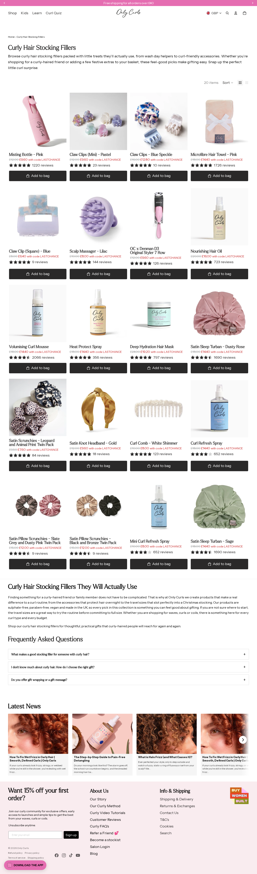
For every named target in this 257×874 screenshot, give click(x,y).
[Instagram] (63, 855)
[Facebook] (56, 855)
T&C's (164, 819)
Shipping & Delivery (176, 799)
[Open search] (227, 13)
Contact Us (169, 813)
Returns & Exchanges (177, 806)
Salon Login (100, 847)
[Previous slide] (15, 121)
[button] (227, 82)
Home (11, 36)
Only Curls (23, 848)
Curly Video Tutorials (107, 813)
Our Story (98, 799)
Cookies (166, 826)
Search (165, 833)
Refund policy (15, 852)
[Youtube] (77, 855)
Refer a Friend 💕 (104, 833)
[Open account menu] (235, 13)
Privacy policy (32, 852)
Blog (94, 853)
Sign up (71, 835)
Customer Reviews (105, 819)
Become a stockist (105, 840)
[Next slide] (60, 121)
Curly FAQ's (99, 826)
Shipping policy (36, 857)
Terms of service (16, 857)
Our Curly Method (105, 806)
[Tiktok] (70, 855)
